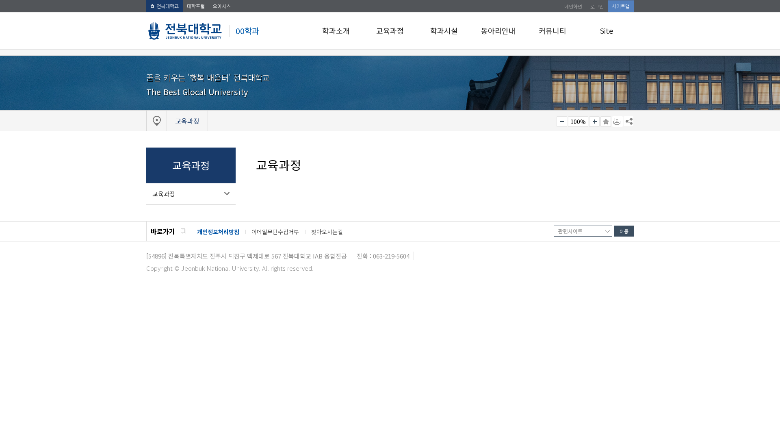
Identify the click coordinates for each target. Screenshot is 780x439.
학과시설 (444, 30)
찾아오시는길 (327, 232)
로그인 (597, 6)
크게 (594, 121)
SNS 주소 (628, 121)
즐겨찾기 (605, 121)
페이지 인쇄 (617, 121)
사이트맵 (621, 5)
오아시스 (222, 5)
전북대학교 (167, 5)
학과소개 (336, 30)
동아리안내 (498, 30)
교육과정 (390, 30)
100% (578, 121)
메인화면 (573, 6)
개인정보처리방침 (218, 232)
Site (606, 30)
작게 (562, 121)
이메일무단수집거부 (275, 232)
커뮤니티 (552, 30)
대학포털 (196, 5)
